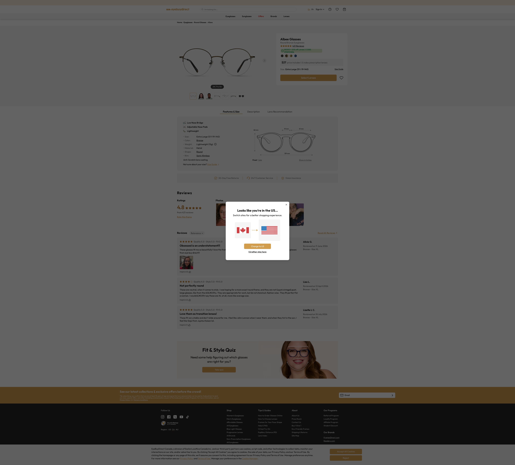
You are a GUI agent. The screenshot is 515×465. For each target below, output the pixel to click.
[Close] (286, 204)
